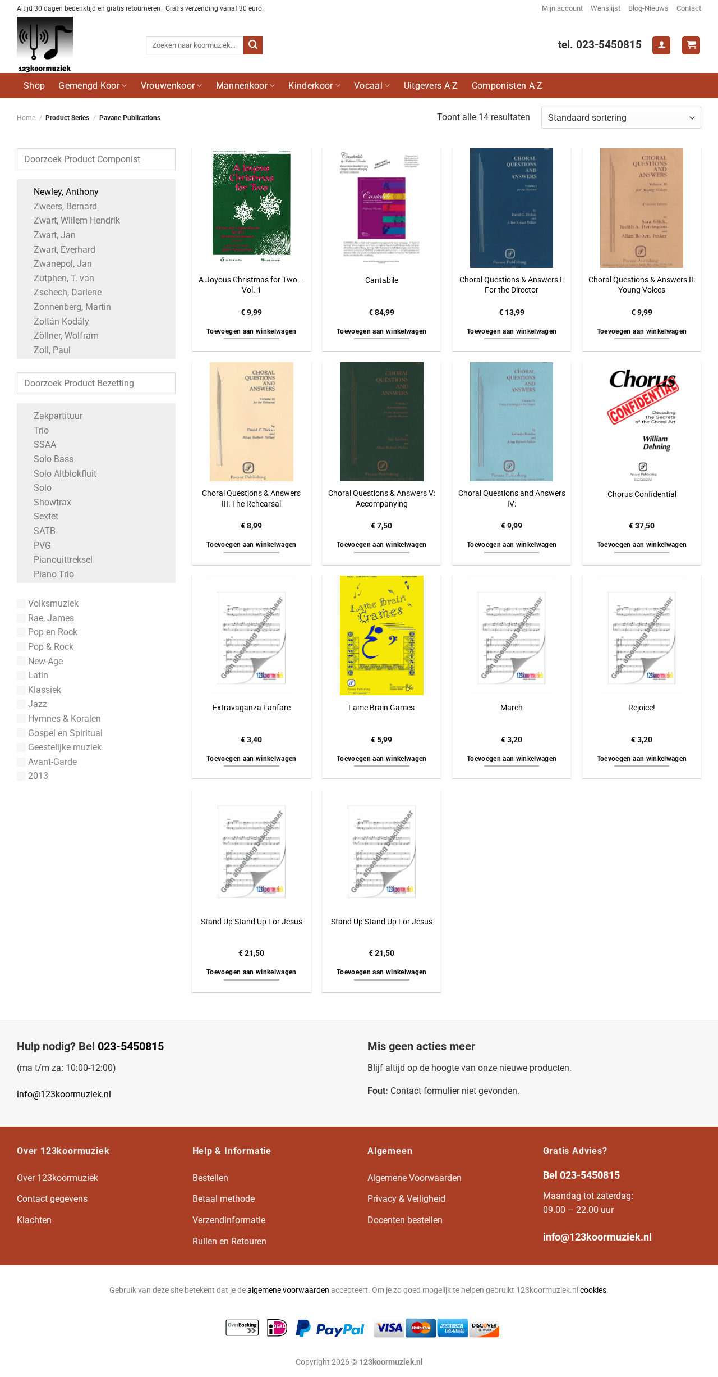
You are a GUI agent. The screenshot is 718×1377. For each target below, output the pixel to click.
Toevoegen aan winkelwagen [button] (251, 331)
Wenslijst (605, 8)
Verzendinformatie (228, 1220)
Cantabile (381, 280)
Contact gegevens (52, 1198)
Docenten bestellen (405, 1220)
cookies (593, 1290)
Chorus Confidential (641, 494)
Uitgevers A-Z (431, 85)
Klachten (34, 1220)
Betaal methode (223, 1198)
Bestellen (210, 1178)
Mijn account (562, 8)
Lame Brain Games (381, 708)
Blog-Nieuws (648, 8)
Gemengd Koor (88, 85)
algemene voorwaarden (288, 1290)
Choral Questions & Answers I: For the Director (511, 285)
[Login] (661, 45)
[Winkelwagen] (691, 45)
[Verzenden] (253, 45)
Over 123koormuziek (57, 1178)
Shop (34, 85)
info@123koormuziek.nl (64, 1094)
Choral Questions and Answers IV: (511, 499)
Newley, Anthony (66, 191)
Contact (688, 8)
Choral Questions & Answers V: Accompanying (381, 499)
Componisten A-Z (507, 85)
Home (26, 118)
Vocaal (368, 85)
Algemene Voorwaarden (414, 1178)
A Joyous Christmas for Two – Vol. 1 (251, 285)
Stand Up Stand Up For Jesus (251, 922)
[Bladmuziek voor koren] (73, 45)
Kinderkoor (310, 85)
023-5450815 (131, 1046)
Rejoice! (641, 708)
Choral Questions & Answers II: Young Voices (641, 285)
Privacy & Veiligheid (406, 1198)
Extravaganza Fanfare (252, 708)
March (511, 708)
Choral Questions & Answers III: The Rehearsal (251, 499)
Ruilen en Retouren (229, 1241)
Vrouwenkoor (168, 85)
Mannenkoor (242, 85)
